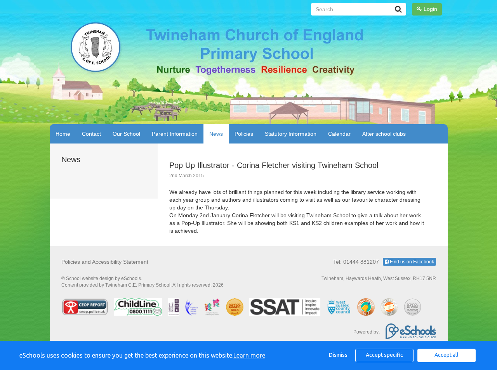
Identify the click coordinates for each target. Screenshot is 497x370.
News (216, 134)
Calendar (339, 134)
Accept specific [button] (384, 355)
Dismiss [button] (338, 355)
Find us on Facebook (411, 262)
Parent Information (175, 134)
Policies (244, 134)
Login (429, 9)
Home (63, 134)
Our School (126, 134)
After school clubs (384, 134)
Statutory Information (290, 134)
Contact (91, 134)
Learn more (249, 355)
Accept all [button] (446, 355)
